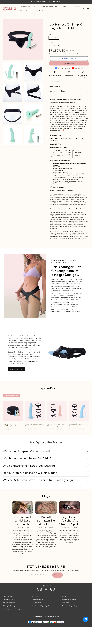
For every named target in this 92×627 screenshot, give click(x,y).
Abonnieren (57, 575)
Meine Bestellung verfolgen (70, 606)
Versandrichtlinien (37, 599)
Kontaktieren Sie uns (9, 599)
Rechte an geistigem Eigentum (41, 606)
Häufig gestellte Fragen (69, 599)
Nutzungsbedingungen (9, 606)
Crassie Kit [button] (53, 38)
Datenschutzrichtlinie (9, 602)
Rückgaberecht (36, 602)
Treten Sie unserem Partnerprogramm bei (15, 609)
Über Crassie (65, 602)
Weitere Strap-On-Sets (16, 369)
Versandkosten (53, 54)
